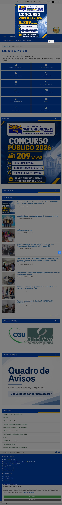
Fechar (51, 41)
